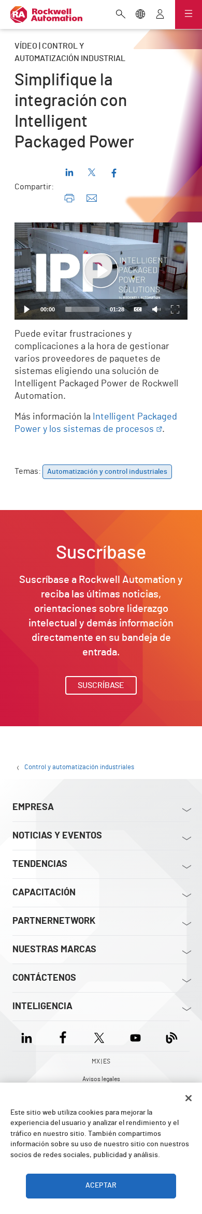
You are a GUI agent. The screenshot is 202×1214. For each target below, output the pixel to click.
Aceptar (101, 1185)
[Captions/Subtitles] (138, 309)
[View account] (160, 15)
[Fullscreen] (175, 309)
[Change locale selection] (140, 15)
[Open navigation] (188, 14)
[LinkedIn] (29, 1035)
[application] (101, 271)
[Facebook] (63, 1035)
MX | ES (101, 1061)
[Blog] (172, 1035)
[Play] (27, 309)
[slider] (82, 309)
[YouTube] (135, 1035)
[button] (101, 271)
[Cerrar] (188, 1098)
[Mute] (156, 309)
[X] (99, 1035)
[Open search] (120, 15)
